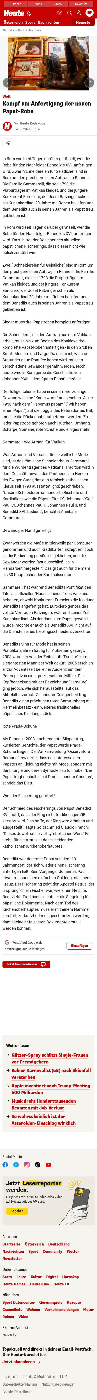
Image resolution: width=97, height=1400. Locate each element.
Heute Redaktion (32, 123)
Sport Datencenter (18, 1302)
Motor (88, 1310)
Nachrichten (25, 30)
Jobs (58, 4)
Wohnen (33, 1310)
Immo (38, 4)
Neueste (83, 22)
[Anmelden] (78, 12)
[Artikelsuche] (69, 12)
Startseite (8, 30)
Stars (7, 1277)
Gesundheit (12, 1310)
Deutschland (58, 1244)
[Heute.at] (14, 13)
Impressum (10, 1376)
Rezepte (74, 1302)
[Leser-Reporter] (59, 12)
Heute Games (13, 1284)
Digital (52, 1277)
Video (23, 1317)
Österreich (13, 22)
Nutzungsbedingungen (58, 1384)
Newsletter (12, 1259)
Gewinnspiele (50, 1302)
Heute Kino (39, 1284)
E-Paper (15, 4)
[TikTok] (37, 1164)
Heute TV (61, 1284)
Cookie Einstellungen (18, 1392)
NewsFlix (81, 4)
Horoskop (70, 1277)
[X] (16, 1164)
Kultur (36, 1277)
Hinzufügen (79, 946)
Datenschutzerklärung (19, 1384)
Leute (21, 1277)
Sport (30, 22)
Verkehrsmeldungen (61, 1310)
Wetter (73, 1251)
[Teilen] (7, 142)
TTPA (64, 1376)
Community (52, 1251)
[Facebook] (5, 1164)
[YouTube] (48, 1164)
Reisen (8, 1317)
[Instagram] (27, 1164)
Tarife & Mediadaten (39, 1376)
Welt (39, 30)
